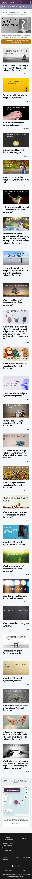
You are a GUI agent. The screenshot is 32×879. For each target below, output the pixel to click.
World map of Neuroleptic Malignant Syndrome (16, 782)
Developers (8, 850)
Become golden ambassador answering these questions (16, 41)
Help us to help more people (16, 7)
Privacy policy (8, 870)
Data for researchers (8, 848)
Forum (24, 12)
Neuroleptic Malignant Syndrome (13, 12)
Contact (27, 857)
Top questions (5, 858)
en (24, 838)
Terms (24, 870)
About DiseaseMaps (8, 838)
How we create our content (8, 844)
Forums (16, 857)
